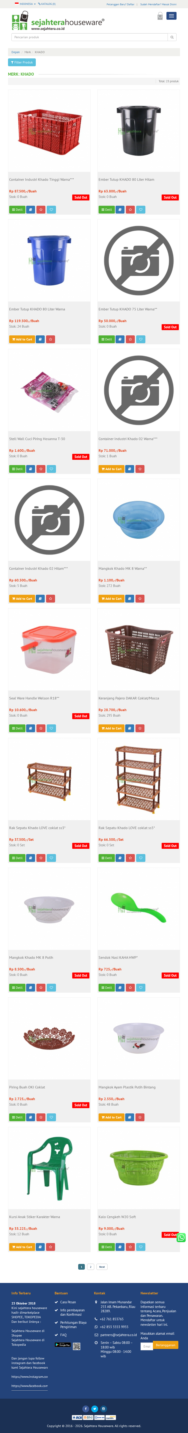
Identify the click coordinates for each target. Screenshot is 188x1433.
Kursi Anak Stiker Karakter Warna (34, 1217)
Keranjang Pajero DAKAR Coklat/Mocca (129, 698)
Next (102, 1267)
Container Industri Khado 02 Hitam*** (38, 569)
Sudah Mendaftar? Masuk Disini (158, 4)
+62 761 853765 (112, 1319)
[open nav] (171, 16)
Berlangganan (165, 1345)
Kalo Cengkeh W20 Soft (117, 1217)
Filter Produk (23, 62)
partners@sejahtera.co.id (118, 1335)
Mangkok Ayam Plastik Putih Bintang (127, 1087)
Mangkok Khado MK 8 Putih (31, 958)
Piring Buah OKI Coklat (27, 1087)
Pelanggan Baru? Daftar (120, 4)
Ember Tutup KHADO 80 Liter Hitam (126, 180)
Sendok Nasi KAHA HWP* (118, 958)
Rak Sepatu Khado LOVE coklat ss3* (37, 828)
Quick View (49, 152)
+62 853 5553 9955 (114, 1327)
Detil (18, 210)
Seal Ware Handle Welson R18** (34, 698)
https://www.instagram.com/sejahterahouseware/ (45, 1377)
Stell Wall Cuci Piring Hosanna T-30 (37, 439)
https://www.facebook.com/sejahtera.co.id (40, 1386)
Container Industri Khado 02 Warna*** (128, 439)
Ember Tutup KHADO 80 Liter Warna (37, 309)
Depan (15, 52)
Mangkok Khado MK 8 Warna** (123, 569)
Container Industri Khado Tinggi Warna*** (41, 180)
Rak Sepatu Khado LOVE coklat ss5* (127, 828)
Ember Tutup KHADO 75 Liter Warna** (128, 309)
